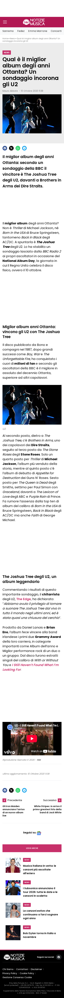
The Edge (23, 599)
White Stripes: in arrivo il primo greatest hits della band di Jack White (47, 809)
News (12, 38)
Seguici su (29, 832)
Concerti (56, 31)
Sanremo (8, 31)
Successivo (50, 800)
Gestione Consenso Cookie (17, 977)
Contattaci (22, 969)
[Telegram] (24, 148)
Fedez (21, 31)
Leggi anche (32, 848)
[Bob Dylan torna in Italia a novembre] (13, 934)
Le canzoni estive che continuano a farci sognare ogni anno (40, 914)
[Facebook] (4, 148)
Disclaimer (36, 969)
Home (5, 38)
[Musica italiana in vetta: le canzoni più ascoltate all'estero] (13, 867)
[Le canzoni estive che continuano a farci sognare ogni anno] (13, 912)
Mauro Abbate (10, 90)
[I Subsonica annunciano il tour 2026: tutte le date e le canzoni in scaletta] (13, 889)
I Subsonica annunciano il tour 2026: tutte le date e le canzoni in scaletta (40, 892)
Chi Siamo (8, 969)
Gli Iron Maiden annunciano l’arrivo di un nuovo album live (13, 811)
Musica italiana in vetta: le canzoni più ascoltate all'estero (39, 869)
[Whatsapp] (18, 148)
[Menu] (5, 22)
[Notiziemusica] (33, 22)
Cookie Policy (27, 973)
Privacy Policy (9, 973)
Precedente (14, 800)
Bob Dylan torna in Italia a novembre (39, 935)
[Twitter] (11, 148)
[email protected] (11, 985)
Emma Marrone (37, 31)
